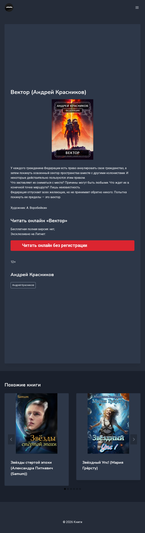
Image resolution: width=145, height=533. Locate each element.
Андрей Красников (23, 285)
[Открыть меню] (136, 7)
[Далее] (133, 439)
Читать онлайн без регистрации (54, 245)
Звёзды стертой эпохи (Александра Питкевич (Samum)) (32, 468)
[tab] (65, 489)
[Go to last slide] (11, 439)
